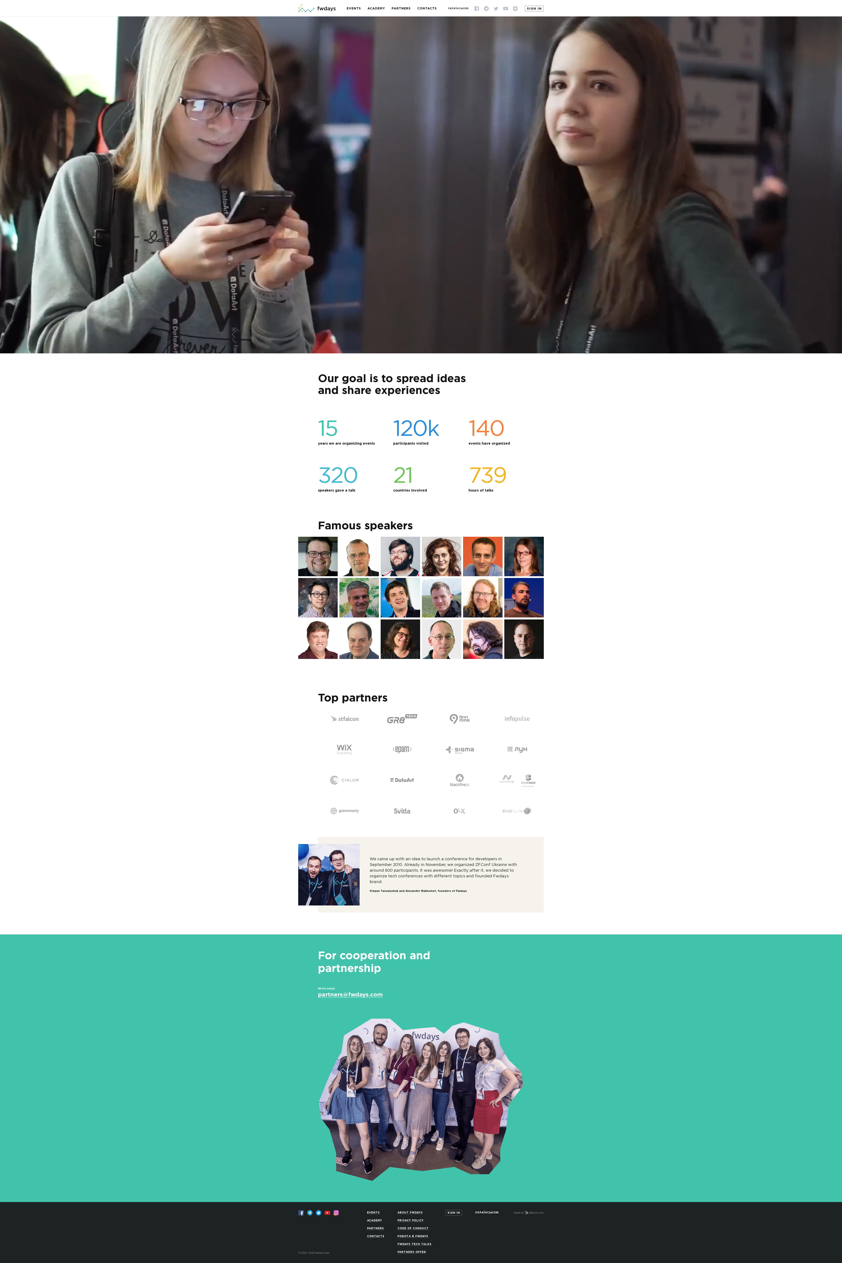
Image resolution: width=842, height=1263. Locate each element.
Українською (458, 9)
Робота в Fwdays (413, 1236)
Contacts (427, 8)
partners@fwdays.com (350, 994)
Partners (401, 8)
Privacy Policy (411, 1220)
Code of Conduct (413, 1228)
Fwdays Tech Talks (415, 1244)
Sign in (534, 8)
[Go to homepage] (317, 8)
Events (354, 8)
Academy (376, 8)
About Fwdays (410, 1212)
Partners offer (412, 1252)
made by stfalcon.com (529, 1212)
